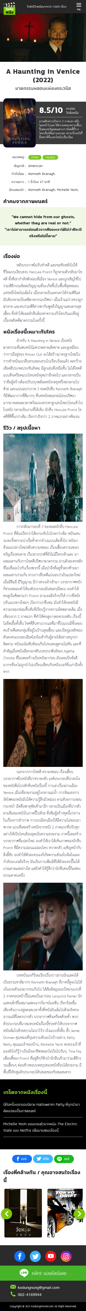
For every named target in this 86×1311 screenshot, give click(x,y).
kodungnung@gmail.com (39, 1287)
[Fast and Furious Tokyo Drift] (66, 1213)
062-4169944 (30, 1295)
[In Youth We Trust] (23, 1213)
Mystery (50, 157)
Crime (35, 157)
